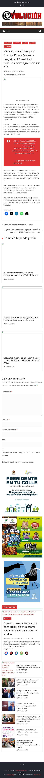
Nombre (6, 420)
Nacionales (17, 43)
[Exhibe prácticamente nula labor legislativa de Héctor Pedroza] (8, 682)
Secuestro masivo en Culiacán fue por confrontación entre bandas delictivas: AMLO (22, 360)
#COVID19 (18, 146)
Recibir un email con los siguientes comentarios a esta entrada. (21, 454)
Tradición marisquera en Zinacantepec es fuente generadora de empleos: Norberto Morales (28, 744)
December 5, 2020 (29, 163)
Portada (32, 43)
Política (25, 43)
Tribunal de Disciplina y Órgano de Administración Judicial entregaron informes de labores (29, 719)
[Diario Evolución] (4, 30)
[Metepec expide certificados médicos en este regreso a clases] (8, 732)
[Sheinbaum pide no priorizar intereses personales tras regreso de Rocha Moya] (8, 669)
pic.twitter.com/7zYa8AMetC (25, 156)
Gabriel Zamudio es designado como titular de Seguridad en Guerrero (21, 318)
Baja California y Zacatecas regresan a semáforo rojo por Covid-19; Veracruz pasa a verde (22, 231)
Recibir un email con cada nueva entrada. (18, 462)
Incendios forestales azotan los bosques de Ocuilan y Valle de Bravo (21, 274)
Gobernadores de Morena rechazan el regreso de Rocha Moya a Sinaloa (27, 706)
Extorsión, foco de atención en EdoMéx (18, 225)
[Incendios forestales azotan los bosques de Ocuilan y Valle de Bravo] (22, 244)
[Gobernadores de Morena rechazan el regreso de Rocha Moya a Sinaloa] (8, 707)
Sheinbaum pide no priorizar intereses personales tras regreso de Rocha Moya (28, 667)
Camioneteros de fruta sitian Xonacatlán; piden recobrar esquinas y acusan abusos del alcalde (20, 628)
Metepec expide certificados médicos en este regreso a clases (28, 731)
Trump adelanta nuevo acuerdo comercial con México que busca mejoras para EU (28, 693)
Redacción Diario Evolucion (25, 638)
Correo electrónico (9, 430)
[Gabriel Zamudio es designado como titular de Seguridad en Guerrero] (22, 288)
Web (3, 440)
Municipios (8, 43)
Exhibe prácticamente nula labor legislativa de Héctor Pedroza (28, 681)
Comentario (7, 392)
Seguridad (8, 46)
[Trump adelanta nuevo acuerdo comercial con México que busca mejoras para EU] (8, 694)
